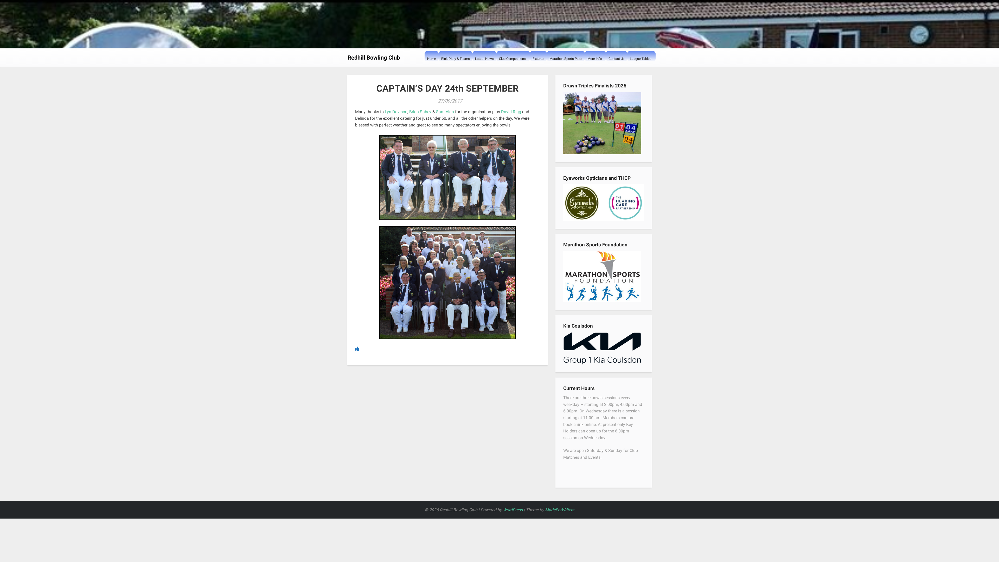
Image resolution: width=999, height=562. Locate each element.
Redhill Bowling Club (374, 57)
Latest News (484, 59)
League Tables (640, 59)
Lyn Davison (396, 111)
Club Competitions (512, 59)
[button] (501, 69)
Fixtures (538, 59)
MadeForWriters (559, 509)
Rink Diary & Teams (455, 59)
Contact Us (617, 59)
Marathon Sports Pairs (565, 59)
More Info (594, 59)
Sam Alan (445, 111)
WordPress (513, 509)
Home (431, 59)
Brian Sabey (420, 111)
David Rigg (511, 111)
